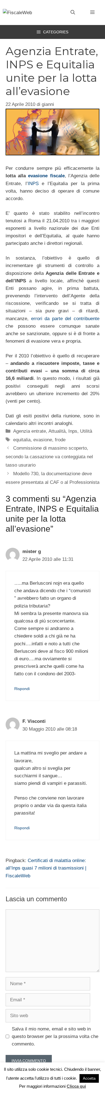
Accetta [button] (89, 1078)
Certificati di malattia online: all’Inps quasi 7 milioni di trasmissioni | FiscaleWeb (46, 868)
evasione (42, 439)
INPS (33, 183)
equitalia (22, 439)
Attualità (57, 431)
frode (60, 439)
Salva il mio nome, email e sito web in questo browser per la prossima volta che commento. (55, 1036)
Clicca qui (76, 1086)
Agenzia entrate (29, 431)
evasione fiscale (46, 175)
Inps (72, 431)
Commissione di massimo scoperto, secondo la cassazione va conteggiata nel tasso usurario (49, 456)
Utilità (86, 431)
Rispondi (22, 688)
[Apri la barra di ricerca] (73, 12)
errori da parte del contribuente (65, 318)
